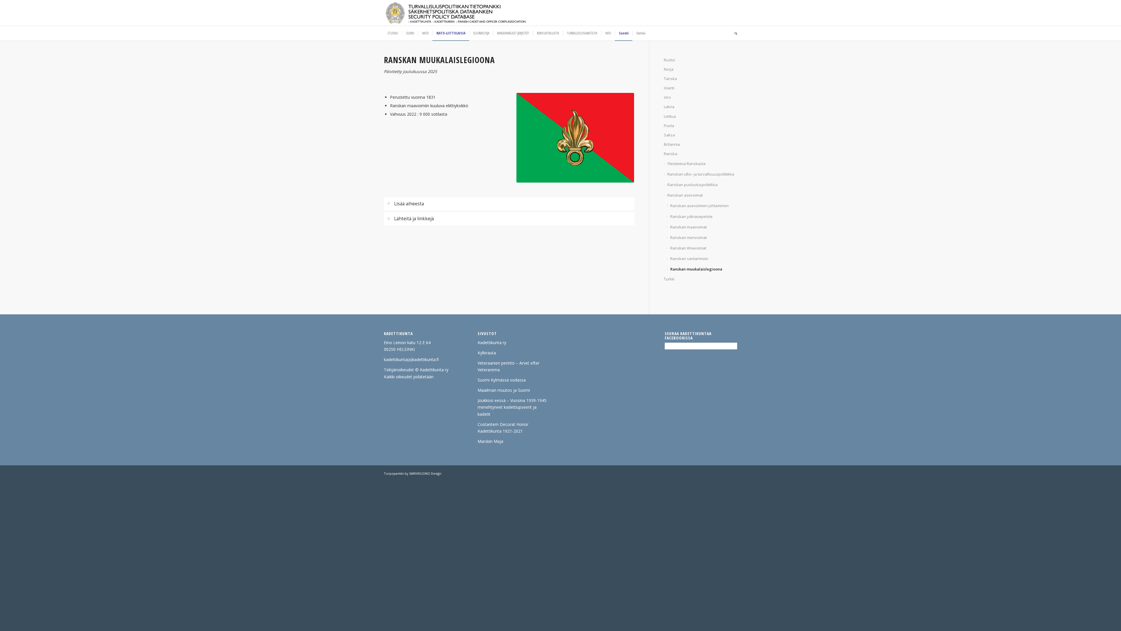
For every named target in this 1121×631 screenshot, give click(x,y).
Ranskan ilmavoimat (688, 248)
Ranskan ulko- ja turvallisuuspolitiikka (700, 174)
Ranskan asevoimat (685, 195)
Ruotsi (669, 60)
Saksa (669, 135)
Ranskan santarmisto (689, 258)
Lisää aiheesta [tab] (409, 204)
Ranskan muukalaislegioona (696, 269)
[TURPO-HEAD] (468, 13)
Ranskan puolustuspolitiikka (692, 184)
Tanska (670, 78)
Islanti (669, 88)
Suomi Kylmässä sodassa (502, 380)
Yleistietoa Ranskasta (686, 163)
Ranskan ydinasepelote (691, 216)
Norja (668, 69)
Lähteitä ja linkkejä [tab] (414, 219)
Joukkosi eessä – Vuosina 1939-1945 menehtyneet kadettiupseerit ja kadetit (512, 407)
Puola (669, 125)
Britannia (672, 144)
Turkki (669, 279)
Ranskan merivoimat (688, 237)
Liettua (670, 116)
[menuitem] (393, 33)
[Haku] (734, 33)
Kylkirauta (487, 353)
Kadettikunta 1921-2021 (500, 431)
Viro (667, 97)
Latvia (669, 106)
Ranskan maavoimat (688, 227)
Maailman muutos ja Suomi (504, 390)
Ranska (670, 153)
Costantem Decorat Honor (503, 424)
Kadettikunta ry (492, 342)
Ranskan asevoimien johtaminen (699, 205)
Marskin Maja (490, 441)
